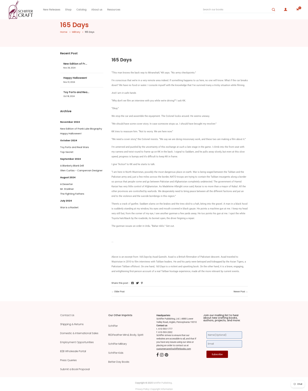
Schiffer (113, 326)
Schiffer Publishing (162, 383)
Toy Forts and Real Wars (74, 147)
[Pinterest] (166, 355)
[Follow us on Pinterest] (142, 283)
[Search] (273, 10)
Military (76, 32)
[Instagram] (161, 355)
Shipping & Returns (72, 324)
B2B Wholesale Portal (73, 351)
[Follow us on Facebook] (132, 283)
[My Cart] (297, 9)
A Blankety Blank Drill (72, 165)
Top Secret (66, 152)
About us (96, 9)
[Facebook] (157, 355)
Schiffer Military (117, 344)
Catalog (81, 9)
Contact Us (67, 315)
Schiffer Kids (115, 353)
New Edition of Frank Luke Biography (81, 128)
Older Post (119, 291)
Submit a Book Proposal (75, 369)
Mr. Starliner (67, 189)
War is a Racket (69, 207)
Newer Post (239, 291)
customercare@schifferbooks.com (173, 348)
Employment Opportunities (77, 342)
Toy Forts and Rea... (76, 92)
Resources (113, 9)
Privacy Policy (142, 389)
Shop (68, 9)
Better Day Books (118, 362)
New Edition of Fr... (75, 64)
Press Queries (68, 360)
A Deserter (66, 184)
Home (63, 32)
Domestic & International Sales (79, 333)
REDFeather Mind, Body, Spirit (125, 335)
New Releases (51, 9)
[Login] (285, 9)
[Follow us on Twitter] (137, 283)
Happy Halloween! (75, 78)
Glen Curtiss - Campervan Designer (81, 170)
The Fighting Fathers (72, 193)
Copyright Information (162, 389)
